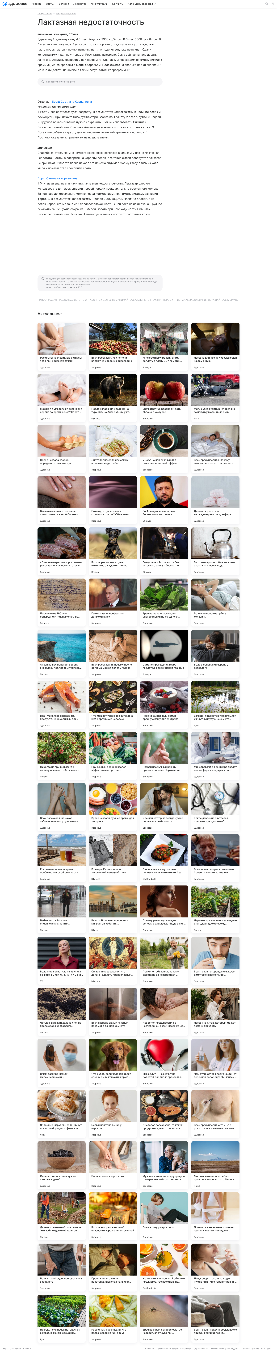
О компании (15, 1348)
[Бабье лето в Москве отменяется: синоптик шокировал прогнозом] (62, 909)
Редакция (149, 1348)
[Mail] (5, 4)
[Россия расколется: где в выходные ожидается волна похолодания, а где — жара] (113, 551)
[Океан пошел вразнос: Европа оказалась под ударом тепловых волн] (62, 654)
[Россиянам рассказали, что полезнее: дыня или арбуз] (113, 1319)
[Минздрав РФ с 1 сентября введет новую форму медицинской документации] (215, 756)
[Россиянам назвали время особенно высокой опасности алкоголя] (62, 858)
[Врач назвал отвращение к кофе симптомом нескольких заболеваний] (215, 961)
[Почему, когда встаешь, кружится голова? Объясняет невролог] (113, 500)
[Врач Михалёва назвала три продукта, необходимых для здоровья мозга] (62, 705)
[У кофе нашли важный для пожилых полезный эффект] (164, 449)
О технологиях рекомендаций (225, 1348)
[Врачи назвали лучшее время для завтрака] (113, 807)
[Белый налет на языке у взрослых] (113, 1114)
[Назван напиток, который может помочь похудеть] (215, 1012)
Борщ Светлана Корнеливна (72, 101)
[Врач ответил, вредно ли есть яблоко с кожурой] (164, 398)
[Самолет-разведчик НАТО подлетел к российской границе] (164, 654)
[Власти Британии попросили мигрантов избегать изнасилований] (113, 909)
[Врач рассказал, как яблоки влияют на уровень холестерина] (113, 347)
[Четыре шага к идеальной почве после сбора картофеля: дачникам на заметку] (62, 1012)
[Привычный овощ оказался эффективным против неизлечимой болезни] (113, 756)
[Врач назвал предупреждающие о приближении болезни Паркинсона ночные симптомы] (215, 1319)
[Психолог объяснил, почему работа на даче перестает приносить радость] (164, 961)
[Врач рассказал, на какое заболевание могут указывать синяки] (62, 807)
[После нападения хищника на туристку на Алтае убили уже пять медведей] (113, 398)
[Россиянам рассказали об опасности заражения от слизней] (113, 1216)
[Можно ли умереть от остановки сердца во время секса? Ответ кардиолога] (62, 398)
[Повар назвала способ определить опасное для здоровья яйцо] (62, 449)
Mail (5, 1348)
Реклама (27, 1348)
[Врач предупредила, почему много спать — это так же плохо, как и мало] (215, 449)
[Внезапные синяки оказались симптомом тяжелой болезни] (62, 500)
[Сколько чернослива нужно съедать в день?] (62, 1165)
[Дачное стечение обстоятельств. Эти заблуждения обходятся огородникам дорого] (62, 1216)
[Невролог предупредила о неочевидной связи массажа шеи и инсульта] (164, 1012)
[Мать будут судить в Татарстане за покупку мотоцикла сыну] (215, 398)
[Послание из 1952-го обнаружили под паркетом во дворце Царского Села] (62, 603)
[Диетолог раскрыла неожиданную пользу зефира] (215, 500)
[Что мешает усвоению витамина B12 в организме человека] (113, 705)
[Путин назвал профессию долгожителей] (113, 603)
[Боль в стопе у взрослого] (113, 1165)
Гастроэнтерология (66, 13)
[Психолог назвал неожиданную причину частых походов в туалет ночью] (215, 1216)
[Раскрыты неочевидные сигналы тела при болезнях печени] (62, 347)
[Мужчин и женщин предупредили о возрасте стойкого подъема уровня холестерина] (164, 1165)
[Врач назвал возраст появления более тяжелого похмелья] (215, 858)
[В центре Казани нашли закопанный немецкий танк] (113, 858)
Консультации (45, 13)
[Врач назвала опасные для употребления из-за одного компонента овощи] (164, 603)
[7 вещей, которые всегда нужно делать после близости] (164, 807)
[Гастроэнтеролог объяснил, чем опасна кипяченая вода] (215, 551)
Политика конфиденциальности (256, 1348)
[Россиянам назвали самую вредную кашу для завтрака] (164, 705)
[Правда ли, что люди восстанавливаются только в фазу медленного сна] (113, 1268)
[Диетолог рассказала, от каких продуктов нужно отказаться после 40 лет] (164, 1114)
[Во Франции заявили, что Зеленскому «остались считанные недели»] (164, 500)
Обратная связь (201, 1348)
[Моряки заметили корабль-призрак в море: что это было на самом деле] (215, 1165)
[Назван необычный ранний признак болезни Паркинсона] (164, 756)
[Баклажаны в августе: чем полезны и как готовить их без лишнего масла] (164, 858)
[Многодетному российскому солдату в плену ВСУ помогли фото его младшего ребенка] (164, 347)
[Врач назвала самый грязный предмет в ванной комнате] (113, 1012)
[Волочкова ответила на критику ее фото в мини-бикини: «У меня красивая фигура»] (62, 961)
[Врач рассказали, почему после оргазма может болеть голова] (113, 654)
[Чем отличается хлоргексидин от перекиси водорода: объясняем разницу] (215, 1063)
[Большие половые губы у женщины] (215, 603)
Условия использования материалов (174, 1348)
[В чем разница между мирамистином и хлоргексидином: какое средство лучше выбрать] (62, 1063)
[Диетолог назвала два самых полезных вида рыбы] (113, 449)
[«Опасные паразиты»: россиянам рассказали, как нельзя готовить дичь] (62, 551)
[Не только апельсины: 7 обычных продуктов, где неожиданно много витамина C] (164, 1268)
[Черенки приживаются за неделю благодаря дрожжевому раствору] (215, 909)
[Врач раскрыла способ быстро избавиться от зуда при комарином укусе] (164, 1319)
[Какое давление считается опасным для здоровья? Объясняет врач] (215, 807)
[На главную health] (17, 4)
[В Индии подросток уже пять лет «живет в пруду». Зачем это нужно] (215, 705)
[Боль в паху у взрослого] (164, 1216)
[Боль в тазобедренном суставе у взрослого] (62, 1268)
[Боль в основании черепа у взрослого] (215, 654)
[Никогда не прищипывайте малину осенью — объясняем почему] (62, 756)
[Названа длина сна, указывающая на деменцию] (215, 347)
